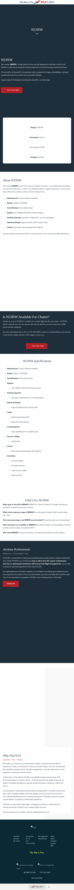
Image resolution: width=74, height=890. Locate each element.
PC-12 (28, 839)
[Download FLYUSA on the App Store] (25, 866)
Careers (53, 841)
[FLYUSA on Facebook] (26, 859)
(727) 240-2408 (45, 872)
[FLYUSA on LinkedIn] (32, 859)
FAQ (51, 846)
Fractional (29, 836)
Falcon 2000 (30, 843)
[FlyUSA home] (37, 887)
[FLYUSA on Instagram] (42, 859)
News (52, 839)
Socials (53, 843)
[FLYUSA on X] (48, 859)
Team (52, 836)
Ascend (16, 839)
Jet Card (16, 841)
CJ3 (27, 841)
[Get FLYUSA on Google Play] (47, 866)
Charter (16, 836)
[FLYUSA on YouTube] (37, 859)
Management (43, 836)
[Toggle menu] (49, 887)
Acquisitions (42, 839)
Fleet (37, 33)
